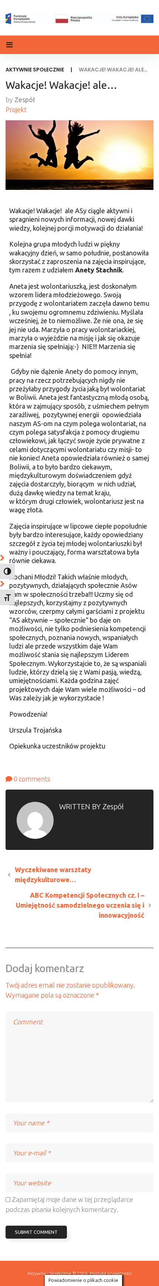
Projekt (16, 109)
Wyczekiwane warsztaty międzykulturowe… (53, 874)
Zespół (24, 99)
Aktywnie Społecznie (35, 69)
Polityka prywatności (111, 1273)
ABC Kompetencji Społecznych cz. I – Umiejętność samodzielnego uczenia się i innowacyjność (80, 905)
